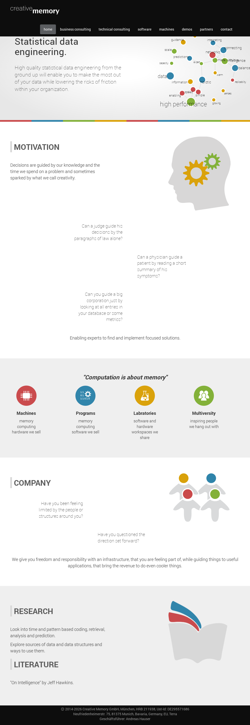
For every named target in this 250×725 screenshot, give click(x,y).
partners (206, 29)
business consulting (75, 29)
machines (166, 29)
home (48, 29)
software (144, 29)
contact (226, 29)
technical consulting (114, 29)
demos (187, 29)
